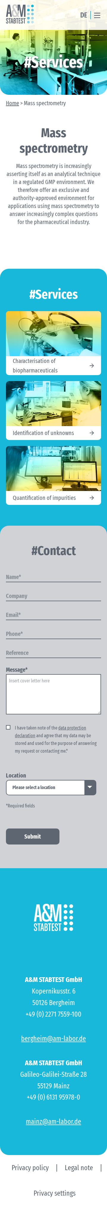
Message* (17, 670)
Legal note (79, 1168)
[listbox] (51, 787)
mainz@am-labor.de (53, 1121)
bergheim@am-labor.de (53, 1038)
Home (12, 103)
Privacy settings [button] (54, 1193)
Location (16, 775)
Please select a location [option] (33, 787)
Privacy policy (30, 1168)
